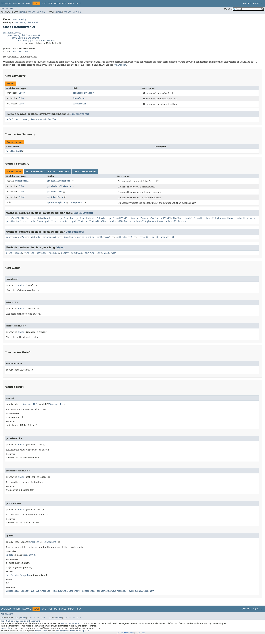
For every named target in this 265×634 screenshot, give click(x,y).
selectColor (79, 103)
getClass (41, 253)
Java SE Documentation (71, 623)
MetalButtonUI (14, 151)
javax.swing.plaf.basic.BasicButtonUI (36, 40)
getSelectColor (55, 197)
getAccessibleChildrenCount (59, 237)
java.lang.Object (12, 33)
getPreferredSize (126, 237)
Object (60, 247)
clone (9, 253)
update (50, 202)
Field (23, 12)
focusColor (79, 98)
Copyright (5, 628)
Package (26, 3)
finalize (29, 253)
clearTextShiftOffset (18, 218)
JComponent (64, 181)
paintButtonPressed (17, 221)
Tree (50, 3)
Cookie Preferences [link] (125, 633)
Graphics (60, 202)
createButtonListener (45, 218)
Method (41, 12)
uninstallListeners (176, 221)
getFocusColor (55, 191)
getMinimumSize (105, 237)
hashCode (54, 253)
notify (65, 253)
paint (155, 237)
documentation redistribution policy (72, 631)
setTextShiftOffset (97, 221)
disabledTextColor (83, 93)
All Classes (7, 8)
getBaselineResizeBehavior (91, 218)
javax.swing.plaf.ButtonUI (25, 38)
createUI (52, 181)
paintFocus (37, 221)
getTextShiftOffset (172, 218)
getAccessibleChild (29, 237)
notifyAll (76, 253)
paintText (64, 221)
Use (44, 3)
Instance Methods (59, 171)
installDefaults (194, 218)
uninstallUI (167, 237)
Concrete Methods (85, 171)
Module (17, 3)
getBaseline (66, 218)
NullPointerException (18, 575)
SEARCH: (228, 9)
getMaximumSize (85, 237)
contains (11, 237)
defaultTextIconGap (17, 119)
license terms (41, 631)
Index (71, 3)
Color (22, 93)
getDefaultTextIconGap (122, 218)
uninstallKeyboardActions (148, 221)
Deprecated (60, 3)
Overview (6, 3)
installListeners (245, 218)
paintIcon (50, 221)
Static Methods (34, 171)
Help (78, 3)
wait (99, 253)
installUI (144, 237)
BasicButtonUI (21, 51)
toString (89, 253)
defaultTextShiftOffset (44, 119)
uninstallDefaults (120, 221)
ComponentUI (22, 181)
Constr (31, 12)
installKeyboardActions (219, 218)
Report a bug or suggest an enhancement (20, 621)
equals (18, 253)
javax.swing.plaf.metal (26, 22)
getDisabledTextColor (59, 186)
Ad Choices (140, 633)
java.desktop (20, 19)
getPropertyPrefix (147, 218)
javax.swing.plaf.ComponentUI (24, 35)
